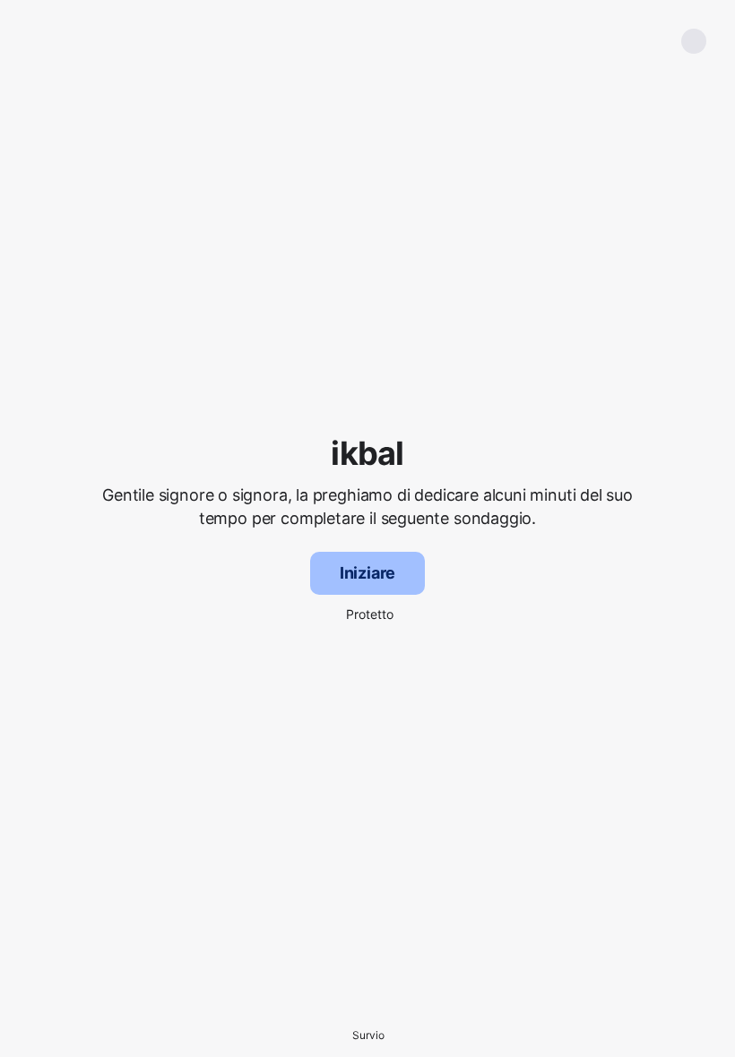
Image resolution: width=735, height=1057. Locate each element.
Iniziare (368, 572)
